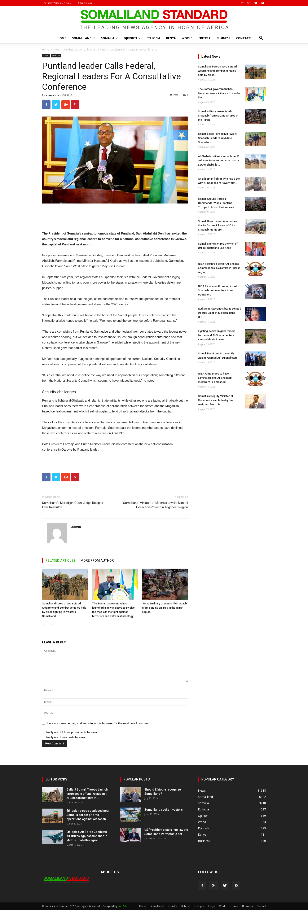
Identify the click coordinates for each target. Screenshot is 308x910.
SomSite (122, 906)
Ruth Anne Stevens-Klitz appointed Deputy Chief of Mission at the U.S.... (219, 313)
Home (61, 38)
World (187, 38)
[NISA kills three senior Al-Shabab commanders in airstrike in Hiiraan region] (255, 269)
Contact (243, 38)
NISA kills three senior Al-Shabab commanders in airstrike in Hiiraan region (219, 268)
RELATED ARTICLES (60, 561)
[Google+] (249, 3)
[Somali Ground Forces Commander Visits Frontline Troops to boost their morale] (255, 204)
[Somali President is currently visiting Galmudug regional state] (255, 358)
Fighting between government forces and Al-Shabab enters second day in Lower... (216, 335)
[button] (261, 38)
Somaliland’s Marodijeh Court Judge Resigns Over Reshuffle (72, 505)
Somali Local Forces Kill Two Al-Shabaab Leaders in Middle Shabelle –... (218, 138)
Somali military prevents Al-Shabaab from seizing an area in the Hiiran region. (164, 607)
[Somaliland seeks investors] (130, 815)
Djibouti (130, 38)
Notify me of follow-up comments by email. (72, 732)
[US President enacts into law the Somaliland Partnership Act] (130, 835)
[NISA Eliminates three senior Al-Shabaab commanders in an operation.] (255, 291)
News (56, 49)
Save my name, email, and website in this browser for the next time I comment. (99, 723)
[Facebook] (242, 3)
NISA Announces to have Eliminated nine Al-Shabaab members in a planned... (215, 378)
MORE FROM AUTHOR (97, 561)
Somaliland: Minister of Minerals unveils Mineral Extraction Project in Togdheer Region (155, 505)
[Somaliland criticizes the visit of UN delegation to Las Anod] (255, 249)
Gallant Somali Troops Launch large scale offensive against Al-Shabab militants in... (87, 794)
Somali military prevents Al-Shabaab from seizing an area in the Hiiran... (218, 115)
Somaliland (82, 38)
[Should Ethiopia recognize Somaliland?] (130, 794)
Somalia (107, 38)
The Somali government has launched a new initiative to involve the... (219, 93)
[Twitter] (256, 3)
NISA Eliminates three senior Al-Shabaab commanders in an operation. (218, 290)
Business (223, 38)
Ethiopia (153, 38)
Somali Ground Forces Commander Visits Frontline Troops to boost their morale (216, 203)
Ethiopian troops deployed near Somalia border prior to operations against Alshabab (88, 815)
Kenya (171, 38)
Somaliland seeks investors (163, 809)
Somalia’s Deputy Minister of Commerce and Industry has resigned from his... (215, 400)
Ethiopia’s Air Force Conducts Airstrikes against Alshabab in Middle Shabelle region (86, 836)
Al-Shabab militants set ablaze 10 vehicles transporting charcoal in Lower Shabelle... (218, 160)
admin (50, 95)
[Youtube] (263, 3)
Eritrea (204, 38)
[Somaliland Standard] (154, 19)
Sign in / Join (85, 2)
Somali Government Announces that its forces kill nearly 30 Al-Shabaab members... (217, 225)
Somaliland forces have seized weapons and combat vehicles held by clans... (217, 70)
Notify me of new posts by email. (66, 737)
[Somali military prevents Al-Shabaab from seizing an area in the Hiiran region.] (165, 584)
